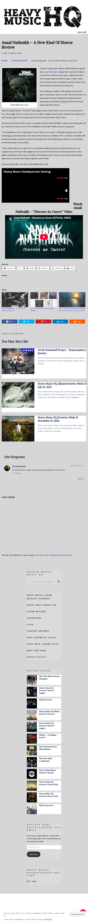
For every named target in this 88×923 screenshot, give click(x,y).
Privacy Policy (37, 657)
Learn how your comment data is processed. (54, 555)
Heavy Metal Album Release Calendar (47, 771)
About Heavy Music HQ (41, 605)
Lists (30, 625)
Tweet (28, 321)
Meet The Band (36, 651)
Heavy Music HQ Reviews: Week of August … (46, 690)
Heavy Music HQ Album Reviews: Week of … (49, 712)
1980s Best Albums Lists (43, 644)
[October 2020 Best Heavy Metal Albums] (43, 299)
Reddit (79, 321)
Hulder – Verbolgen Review (47, 736)
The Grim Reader (19, 466)
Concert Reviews (38, 631)
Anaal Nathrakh (50, 72)
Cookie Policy (47, 919)
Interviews (34, 618)
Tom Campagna (12, 53)
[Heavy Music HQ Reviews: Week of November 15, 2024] (18, 428)
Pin (45, 321)
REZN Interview (46, 805)
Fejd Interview (45, 700)
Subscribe (33, 854)
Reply (81, 479)
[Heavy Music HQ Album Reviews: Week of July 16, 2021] (18, 395)
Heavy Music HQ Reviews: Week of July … (49, 783)
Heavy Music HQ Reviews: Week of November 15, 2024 (58, 419)
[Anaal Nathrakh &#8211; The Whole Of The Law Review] (15, 299)
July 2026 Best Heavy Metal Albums (48, 748)
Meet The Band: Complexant (45, 759)
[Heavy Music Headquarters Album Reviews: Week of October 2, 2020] (72, 299)
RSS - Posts (31, 881)
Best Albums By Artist (42, 638)
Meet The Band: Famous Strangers (49, 677)
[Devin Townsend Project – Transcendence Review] (18, 361)
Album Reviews (36, 612)
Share (11, 321)
